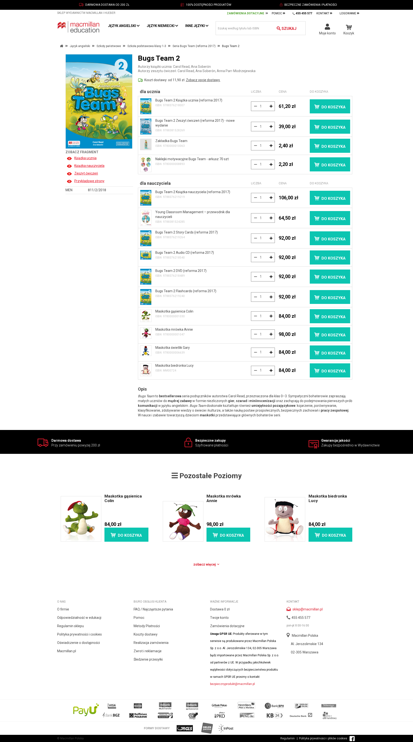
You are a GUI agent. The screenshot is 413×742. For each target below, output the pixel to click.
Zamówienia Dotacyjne (245, 13)
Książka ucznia (85, 158)
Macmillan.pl (66, 651)
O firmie (63, 609)
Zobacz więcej (205, 564)
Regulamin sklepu (70, 626)
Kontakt (323, 13)
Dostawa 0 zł (220, 609)
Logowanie (348, 13)
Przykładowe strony (89, 181)
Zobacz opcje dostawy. (203, 80)
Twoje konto (219, 618)
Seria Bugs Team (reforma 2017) (194, 46)
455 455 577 (301, 618)
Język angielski (122, 26)
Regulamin (287, 738)
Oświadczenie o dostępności (78, 643)
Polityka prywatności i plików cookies (323, 738)
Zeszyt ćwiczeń (86, 173)
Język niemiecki (161, 26)
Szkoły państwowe (109, 46)
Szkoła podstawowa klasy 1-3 (146, 46)
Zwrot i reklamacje (148, 651)
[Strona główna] (79, 27)
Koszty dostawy (146, 634)
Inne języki (195, 26)
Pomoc (277, 13)
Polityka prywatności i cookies (79, 634)
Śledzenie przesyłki (148, 659)
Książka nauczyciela (89, 166)
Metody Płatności (147, 626)
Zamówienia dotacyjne (227, 626)
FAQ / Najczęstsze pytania (153, 609)
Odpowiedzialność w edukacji (79, 618)
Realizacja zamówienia (151, 643)
